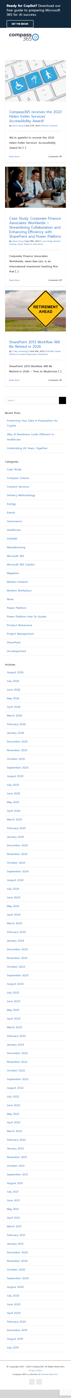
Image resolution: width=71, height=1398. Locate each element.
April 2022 (13, 1122)
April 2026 (13, 707)
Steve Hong (17, 125)
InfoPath (50, 351)
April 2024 (13, 915)
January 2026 (15, 733)
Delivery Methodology (21, 495)
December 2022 (17, 1053)
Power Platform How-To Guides (27, 617)
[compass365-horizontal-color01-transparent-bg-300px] (24, 33)
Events (11, 513)
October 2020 (16, 1270)
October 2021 (15, 1166)
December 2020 (17, 1252)
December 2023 (17, 949)
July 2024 (13, 889)
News (10, 599)
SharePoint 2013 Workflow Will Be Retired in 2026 (34, 344)
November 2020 (17, 1261)
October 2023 (16, 967)
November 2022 (17, 1062)
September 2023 (17, 975)
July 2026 (13, 681)
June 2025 (13, 794)
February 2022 (16, 1140)
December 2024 (17, 845)
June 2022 (13, 1105)
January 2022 (15, 1149)
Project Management (20, 634)
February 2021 (16, 1235)
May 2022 (13, 1114)
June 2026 (13, 690)
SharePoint (38, 244)
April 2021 (13, 1218)
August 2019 (15, 1339)
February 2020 (16, 1322)
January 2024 (15, 941)
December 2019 (17, 1330)
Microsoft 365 (15, 556)
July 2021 (12, 1192)
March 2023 (14, 1027)
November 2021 (17, 1157)
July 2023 (13, 993)
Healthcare (14, 530)
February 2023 (16, 1036)
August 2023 (15, 984)
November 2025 (17, 750)
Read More (14, 156)
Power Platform (25, 244)
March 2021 (14, 1226)
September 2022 (17, 1079)
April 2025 (13, 811)
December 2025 (17, 742)
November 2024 (17, 854)
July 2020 (13, 1296)
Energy (11, 504)
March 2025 (14, 820)
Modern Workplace (19, 591)
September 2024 (18, 871)
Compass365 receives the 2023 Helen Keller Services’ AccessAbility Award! (35, 116)
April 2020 (14, 1313)
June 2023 (13, 1001)
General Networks (49, 1374)
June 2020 (13, 1304)
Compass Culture (18, 478)
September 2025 (17, 768)
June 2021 (13, 1200)
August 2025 (15, 776)
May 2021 (13, 1209)
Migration (13, 573)
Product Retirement (27, 354)
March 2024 (14, 923)
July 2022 (13, 1097)
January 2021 (15, 1244)
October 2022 (16, 1071)
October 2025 (16, 759)
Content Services (18, 487)
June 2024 (13, 898)
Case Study (47, 241)
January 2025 (15, 837)
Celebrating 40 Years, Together (27, 448)
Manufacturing (16, 547)
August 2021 (15, 1183)
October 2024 (16, 863)
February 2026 (16, 724)
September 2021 (17, 1175)
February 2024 (16, 932)
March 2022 (14, 1131)
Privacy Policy (35, 1370)
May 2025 (13, 802)
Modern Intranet (49, 125)
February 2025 (16, 828)
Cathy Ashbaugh (20, 351)
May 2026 (13, 698)
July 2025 (13, 785)
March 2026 (14, 716)
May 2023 (13, 1010)
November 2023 (17, 958)
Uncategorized (16, 651)
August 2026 (15, 672)
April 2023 (13, 1019)
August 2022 (15, 1088)
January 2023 (15, 1045)
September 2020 (18, 1278)
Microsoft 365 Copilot (20, 565)
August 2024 (15, 880)
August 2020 (15, 1287)
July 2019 (13, 1348)
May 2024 (13, 906)
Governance (14, 521)
